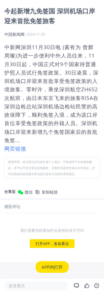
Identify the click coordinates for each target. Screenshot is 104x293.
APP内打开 (52, 267)
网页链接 (15, 148)
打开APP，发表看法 (52, 243)
